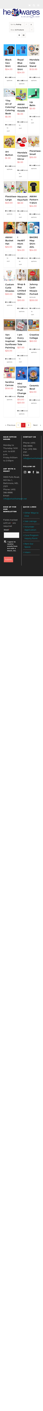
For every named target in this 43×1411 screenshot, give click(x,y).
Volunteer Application (30, 528)
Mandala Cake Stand (34, 62)
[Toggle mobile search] (34, 5)
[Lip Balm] (33, 93)
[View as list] (24, 35)
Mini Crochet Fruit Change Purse (21, 390)
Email (7, 530)
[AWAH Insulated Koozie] (21, 94)
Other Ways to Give (31, 514)
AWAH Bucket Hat (9, 240)
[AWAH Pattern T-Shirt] (33, 187)
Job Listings (30, 521)
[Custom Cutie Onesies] (9, 275)
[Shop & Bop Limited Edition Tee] (21, 274)
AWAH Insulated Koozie (22, 107)
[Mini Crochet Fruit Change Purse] (21, 373)
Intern (27, 552)
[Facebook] (33, 472)
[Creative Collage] (33, 325)
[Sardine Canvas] (9, 372)
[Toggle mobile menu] (38, 5)
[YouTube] (29, 472)
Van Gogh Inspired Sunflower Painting (11, 341)
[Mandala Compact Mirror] (21, 142)
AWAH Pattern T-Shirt (34, 199)
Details (12, 77)
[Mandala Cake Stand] (33, 50)
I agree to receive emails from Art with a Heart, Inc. (12, 546)
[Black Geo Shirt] (9, 50)
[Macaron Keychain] (21, 187)
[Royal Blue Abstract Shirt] (21, 50)
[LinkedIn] (37, 472)
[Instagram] (25, 472)
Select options (8, 79)
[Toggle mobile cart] (29, 5)
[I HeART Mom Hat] (21, 228)
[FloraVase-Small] (33, 141)
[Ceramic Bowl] (33, 374)
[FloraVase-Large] (9, 187)
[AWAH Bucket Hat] (9, 228)
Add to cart (8, 128)
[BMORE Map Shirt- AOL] (33, 228)
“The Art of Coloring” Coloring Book (10, 107)
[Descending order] (31, 24)
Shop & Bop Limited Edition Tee (21, 290)
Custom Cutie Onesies (9, 287)
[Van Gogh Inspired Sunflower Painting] (9, 325)
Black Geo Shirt (8, 62)
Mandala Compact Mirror (22, 155)
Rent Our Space (28, 545)
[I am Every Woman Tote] (21, 325)
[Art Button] (9, 142)
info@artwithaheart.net (15, 499)
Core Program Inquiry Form (31, 536)
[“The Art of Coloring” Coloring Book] (9, 92)
